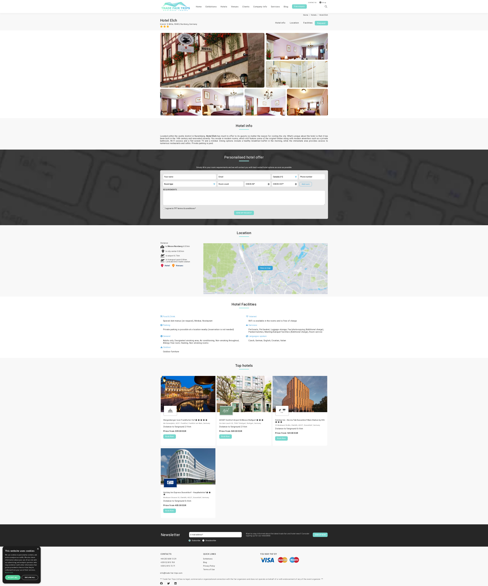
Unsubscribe (210, 540)
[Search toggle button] (326, 6)
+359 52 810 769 (168, 562)
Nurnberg (184, 24)
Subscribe (196, 540)
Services (275, 6)
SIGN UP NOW (320, 535)
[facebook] (161, 583)
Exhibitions (208, 559)
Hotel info (280, 22)
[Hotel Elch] (212, 60)
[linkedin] (175, 583)
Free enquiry (299, 6)
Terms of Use (209, 569)
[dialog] (22, 564)
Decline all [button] (30, 577)
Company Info (260, 6)
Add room (306, 184)
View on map (265, 268)
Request (321, 23)
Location (294, 22)
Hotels (223, 6)
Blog (286, 6)
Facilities (307, 22)
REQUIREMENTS (170, 190)
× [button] (38, 549)
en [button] (323, 2)
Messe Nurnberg (175, 246)
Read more (9, 572)
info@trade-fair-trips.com (171, 573)
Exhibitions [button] (211, 6)
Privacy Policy (209, 566)
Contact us (312, 2)
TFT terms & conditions (184, 208)
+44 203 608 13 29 (168, 559)
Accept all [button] (13, 577)
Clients (245, 6)
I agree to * (180, 208)
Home (199, 6)
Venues (235, 6)
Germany (193, 24)
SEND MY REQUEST (244, 213)
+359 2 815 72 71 (168, 566)
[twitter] (169, 583)
